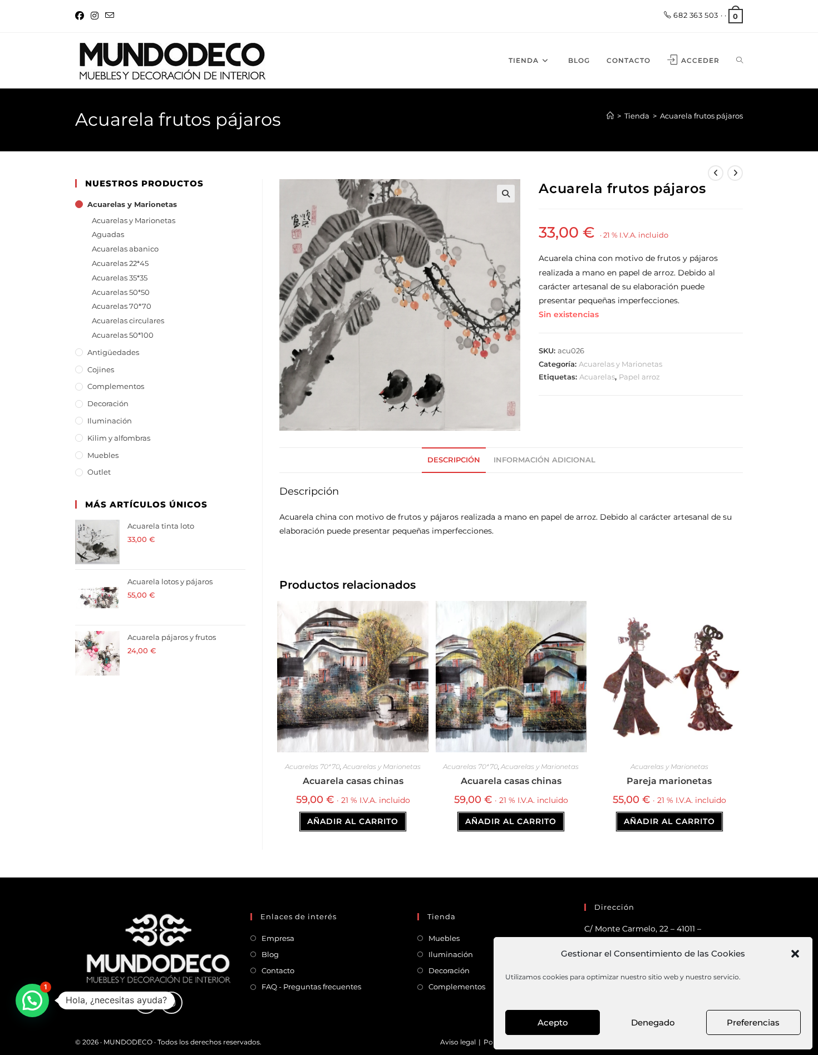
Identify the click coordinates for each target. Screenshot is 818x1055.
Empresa (278, 938)
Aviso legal (458, 1042)
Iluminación (109, 420)
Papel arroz (639, 376)
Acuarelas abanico (125, 248)
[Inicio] (610, 115)
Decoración (108, 403)
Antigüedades (113, 352)
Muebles (103, 455)
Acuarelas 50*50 (121, 292)
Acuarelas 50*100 (123, 335)
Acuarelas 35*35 (119, 277)
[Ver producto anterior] (715, 173)
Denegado (653, 1022)
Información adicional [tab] (544, 460)
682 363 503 (695, 15)
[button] (795, 953)
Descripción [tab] (453, 460)
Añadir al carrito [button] (352, 821)
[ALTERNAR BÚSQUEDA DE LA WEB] (739, 60)
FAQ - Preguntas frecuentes (311, 986)
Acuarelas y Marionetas (620, 363)
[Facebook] (81, 16)
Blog (270, 954)
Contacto (278, 970)
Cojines (100, 369)
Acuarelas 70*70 (312, 766)
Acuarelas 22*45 (120, 263)
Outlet (99, 471)
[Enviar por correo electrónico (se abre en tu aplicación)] (109, 16)
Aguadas (108, 234)
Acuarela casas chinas (353, 781)
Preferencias (753, 1022)
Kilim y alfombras (118, 437)
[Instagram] (94, 16)
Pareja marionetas (669, 781)
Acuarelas (597, 376)
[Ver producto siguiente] (735, 173)
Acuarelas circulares (128, 320)
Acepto (553, 1022)
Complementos (115, 386)
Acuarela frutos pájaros (701, 115)
